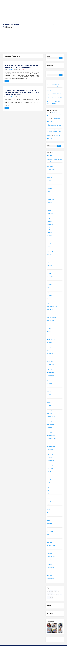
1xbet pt (48, 226)
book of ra (49, 290)
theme (60, 594)
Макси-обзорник (50, 567)
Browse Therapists (44, 24)
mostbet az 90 (49, 413)
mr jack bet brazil (50, 457)
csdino (48, 334)
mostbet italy (49, 432)
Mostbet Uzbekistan (51, 446)
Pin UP (48, 474)
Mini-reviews (49, 388)
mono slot (49, 397)
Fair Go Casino (49, 342)
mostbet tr (49, 441)
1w (47, 163)
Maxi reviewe (49, 380)
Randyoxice (49, 129)
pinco (48, 476)
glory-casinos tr (50, 353)
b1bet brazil (49, 273)
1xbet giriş (6, 62)
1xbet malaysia (50, 221)
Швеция (48, 581)
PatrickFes (49, 118)
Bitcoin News (49, 281)
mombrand (49, 391)
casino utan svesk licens (51, 317)
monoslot (49, 408)
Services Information (53, 24)
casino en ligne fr (50, 309)
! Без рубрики (49, 155)
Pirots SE (48, 482)
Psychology (49, 501)
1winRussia (49, 180)
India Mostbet (49, 358)
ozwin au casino (50, 468)
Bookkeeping (49, 295)
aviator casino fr (50, 251)
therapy (50, 597)
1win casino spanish (50, 169)
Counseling (49, 328)
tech (58, 594)
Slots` (48, 517)
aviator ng (49, 262)
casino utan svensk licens (51, 314)
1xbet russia (49, 232)
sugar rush (49, 526)
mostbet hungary (50, 424)
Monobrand (49, 402)
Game (48, 350)
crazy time (49, 331)
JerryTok (48, 124)
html (58, 591)
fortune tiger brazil (50, 347)
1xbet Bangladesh (50, 199)
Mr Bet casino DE (50, 454)
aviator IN (49, 254)
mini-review (49, 386)
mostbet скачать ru (51, 452)
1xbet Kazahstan (50, 213)
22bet (48, 240)
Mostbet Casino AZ (50, 419)
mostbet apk (49, 410)
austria (48, 246)
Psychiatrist (49, 498)
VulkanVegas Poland (51, 559)
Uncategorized (50, 537)
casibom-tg (49, 303)
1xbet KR (48, 218)
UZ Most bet (49, 542)
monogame (49, 405)
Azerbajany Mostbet (51, 268)
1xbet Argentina (50, 191)
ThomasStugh (49, 135)
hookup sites (49, 356)
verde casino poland (51, 545)
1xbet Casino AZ (50, 202)
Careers (60, 24)
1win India (49, 174)
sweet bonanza (50, 531)
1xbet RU (49, 229)
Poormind (49, 495)
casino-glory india (50, 320)
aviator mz (49, 259)
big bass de (49, 279)
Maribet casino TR (50, 377)
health (55, 591)
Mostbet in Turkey (50, 427)
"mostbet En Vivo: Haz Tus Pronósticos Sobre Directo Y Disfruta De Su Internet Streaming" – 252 (54, 159)
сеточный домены (50, 575)
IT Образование (50, 361)
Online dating (49, 463)
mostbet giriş (49, 421)
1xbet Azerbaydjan (50, 196)
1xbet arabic (49, 188)
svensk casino (49, 528)
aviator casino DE (50, 248)
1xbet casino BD (50, 205)
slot (47, 512)
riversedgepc (11, 69)
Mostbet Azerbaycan (51, 416)
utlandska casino (50, 539)
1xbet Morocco (50, 224)
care (47, 591)
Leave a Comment (24, 69)
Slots (48, 515)
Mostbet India (49, 430)
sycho (56, 594)
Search (48, 56)
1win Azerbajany (50, 166)
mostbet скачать (50, 449)
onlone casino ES (50, 465)
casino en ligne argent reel (52, 306)
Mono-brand (49, 399)
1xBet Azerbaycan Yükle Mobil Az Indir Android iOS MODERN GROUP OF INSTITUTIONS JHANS (21, 66)
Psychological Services (44, 26)
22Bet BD (49, 243)
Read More (7, 81)
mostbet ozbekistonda (51, 438)
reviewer (48, 509)
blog (48, 287)
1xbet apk (49, 185)
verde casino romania (51, 548)
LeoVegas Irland (50, 369)
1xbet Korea (49, 216)
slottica (48, 520)
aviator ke (49, 257)
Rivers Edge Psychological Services (11, 25)
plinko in (48, 487)
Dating (48, 336)
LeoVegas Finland (50, 364)
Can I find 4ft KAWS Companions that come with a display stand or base (54, 114)
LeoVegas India (50, 366)
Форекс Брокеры (50, 578)
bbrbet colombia (50, 276)
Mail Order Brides (50, 375)
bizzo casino (49, 284)
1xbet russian (49, 235)
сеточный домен (50, 572)
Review (48, 504)
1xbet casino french (50, 207)
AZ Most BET (49, 265)
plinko (48, 484)
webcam (48, 561)
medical (50, 594)
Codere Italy (49, 325)
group (51, 591)
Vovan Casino (49, 550)
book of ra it (49, 292)
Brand (48, 298)
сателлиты (49, 570)
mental (54, 594)
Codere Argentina (50, 323)
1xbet (48, 183)
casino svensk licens (51, 312)
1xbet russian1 (50, 237)
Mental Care (49, 383)
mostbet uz (49, 443)
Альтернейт (49, 564)
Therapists (49, 534)
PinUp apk (49, 479)
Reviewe (48, 506)
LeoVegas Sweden (50, 372)
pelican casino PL (50, 471)
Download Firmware (51, 339)
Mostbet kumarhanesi (51, 435)
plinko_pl (48, 493)
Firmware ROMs (50, 345)
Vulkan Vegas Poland (51, 556)
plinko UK (49, 490)
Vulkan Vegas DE (50, 553)
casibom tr (49, 301)
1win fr (48, 172)
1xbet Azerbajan (50, 194)
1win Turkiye (49, 177)
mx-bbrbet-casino (50, 460)
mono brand (49, 394)
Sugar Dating (49, 523)
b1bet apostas (49, 270)
